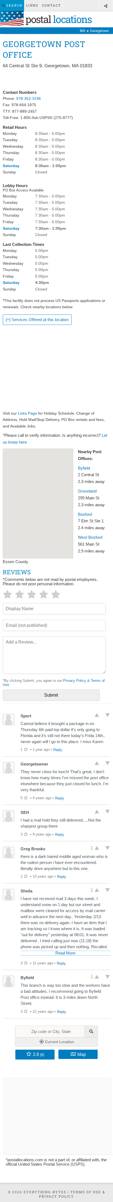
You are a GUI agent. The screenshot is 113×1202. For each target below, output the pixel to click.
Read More (65, 953)
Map (81, 1054)
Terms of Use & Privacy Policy (72, 1194)
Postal (58, 19)
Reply (57, 750)
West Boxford (90, 537)
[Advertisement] (56, 79)
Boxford (85, 514)
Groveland (87, 491)
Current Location (59, 1042)
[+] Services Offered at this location (37, 320)
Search (13, 5)
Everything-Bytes (45, 1192)
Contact (51, 5)
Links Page (27, 413)
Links (32, 5)
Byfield (84, 468)
